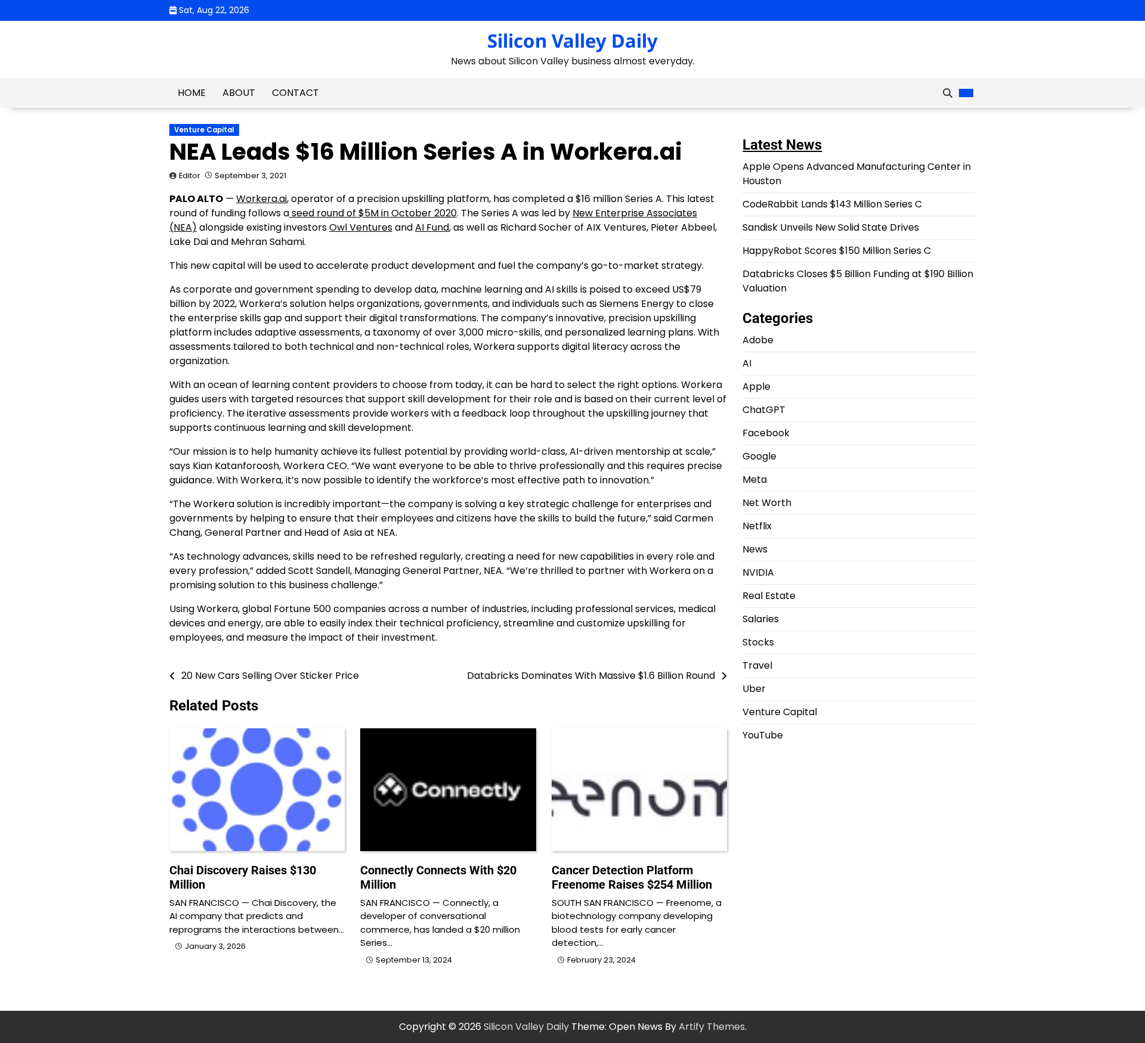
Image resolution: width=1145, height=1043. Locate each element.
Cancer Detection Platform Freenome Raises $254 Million (632, 877)
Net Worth (766, 503)
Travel (757, 665)
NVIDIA (758, 572)
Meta (754, 479)
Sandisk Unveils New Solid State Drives (830, 227)
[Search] (948, 93)
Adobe (757, 340)
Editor (189, 175)
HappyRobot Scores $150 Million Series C (836, 250)
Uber (754, 689)
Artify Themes (712, 1026)
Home (192, 93)
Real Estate (769, 596)
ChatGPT (763, 410)
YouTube (762, 735)
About (238, 93)
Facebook (766, 433)
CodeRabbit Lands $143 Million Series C (832, 204)
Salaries (760, 619)
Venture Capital (204, 130)
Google (759, 456)
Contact (295, 93)
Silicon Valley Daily (572, 40)
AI (746, 363)
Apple (756, 386)
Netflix (757, 526)
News (755, 549)
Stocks (758, 642)
